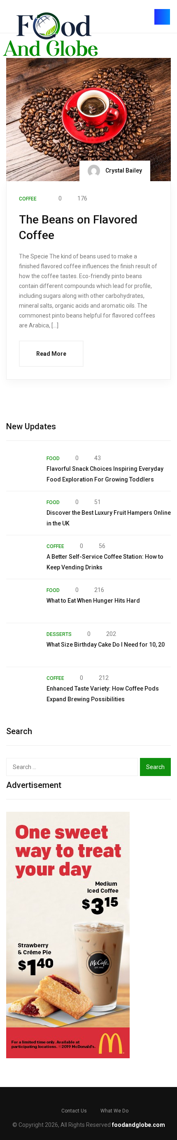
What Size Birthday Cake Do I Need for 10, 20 (106, 644)
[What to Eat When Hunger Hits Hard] (22, 601)
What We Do (114, 1111)
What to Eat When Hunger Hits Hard (93, 600)
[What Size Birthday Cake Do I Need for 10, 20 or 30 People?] (22, 645)
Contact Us (74, 1111)
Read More (51, 353)
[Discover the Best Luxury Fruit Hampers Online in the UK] (22, 513)
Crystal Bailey (123, 170)
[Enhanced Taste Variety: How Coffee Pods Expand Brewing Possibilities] (22, 689)
